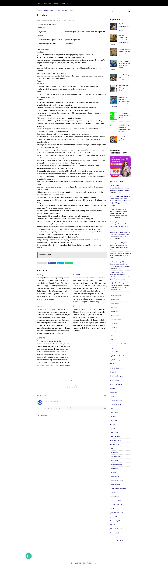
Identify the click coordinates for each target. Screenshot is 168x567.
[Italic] (48, 408)
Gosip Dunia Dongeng (116, 376)
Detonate (76, 306)
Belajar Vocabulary (115, 316)
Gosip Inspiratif (114, 380)
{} (70, 408)
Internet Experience (116, 400)
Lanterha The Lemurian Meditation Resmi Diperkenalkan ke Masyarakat (119, 101)
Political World (114, 460)
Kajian (111, 408)
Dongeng (47, 3)
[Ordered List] (57, 408)
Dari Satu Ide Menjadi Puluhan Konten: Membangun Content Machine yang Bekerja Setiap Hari (120, 264)
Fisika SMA (113, 364)
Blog (56, 3)
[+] (73, 408)
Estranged (41, 275)
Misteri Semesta (115, 436)
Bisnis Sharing (114, 328)
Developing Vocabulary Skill (118, 344)
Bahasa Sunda (114, 311)
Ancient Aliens (114, 303)
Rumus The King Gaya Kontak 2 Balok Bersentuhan (124, 127)
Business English (115, 332)
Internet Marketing (115, 404)
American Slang (114, 299)
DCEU (111, 340)
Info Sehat (113, 396)
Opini (111, 448)
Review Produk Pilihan (116, 480)
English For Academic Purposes (119, 356)
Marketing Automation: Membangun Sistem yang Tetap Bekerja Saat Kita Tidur (119, 224)
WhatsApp (69, 263)
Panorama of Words (61, 10)
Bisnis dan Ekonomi (115, 319)
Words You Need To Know (118, 541)
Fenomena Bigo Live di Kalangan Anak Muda (125, 88)
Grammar (112, 388)
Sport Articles (114, 517)
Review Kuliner (114, 476)
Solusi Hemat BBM (115, 501)
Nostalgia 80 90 (114, 444)
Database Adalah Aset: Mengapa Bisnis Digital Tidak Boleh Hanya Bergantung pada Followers (120, 235)
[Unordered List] (59, 408)
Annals (39, 306)
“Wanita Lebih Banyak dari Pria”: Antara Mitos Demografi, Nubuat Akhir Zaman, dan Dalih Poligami (119, 188)
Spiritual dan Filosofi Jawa (117, 513)
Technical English (115, 521)
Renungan (113, 472)
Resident (76, 275)
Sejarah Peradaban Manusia (118, 488)
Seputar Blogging (115, 496)
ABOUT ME (64, 3)
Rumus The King (115, 484)
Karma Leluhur (114, 420)
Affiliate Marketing (115, 295)
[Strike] (54, 408)
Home (39, 3)
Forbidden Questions (116, 368)
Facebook (52, 263)
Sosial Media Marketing (117, 505)
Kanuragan (113, 416)
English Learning (48, 10)
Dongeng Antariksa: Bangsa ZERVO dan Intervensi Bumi (125, 52)
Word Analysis (114, 537)
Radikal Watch (114, 468)
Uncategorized (114, 533)
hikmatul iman (114, 392)
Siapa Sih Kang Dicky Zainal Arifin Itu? (124, 26)
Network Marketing (116, 440)
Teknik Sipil (113, 525)
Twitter (61, 263)
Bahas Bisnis (113, 307)
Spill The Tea (114, 509)
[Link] (67, 408)
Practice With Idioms (116, 464)
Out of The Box (114, 452)
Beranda (39, 10)
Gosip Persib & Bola (116, 384)
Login (104, 395)
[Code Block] (65, 408)
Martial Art (113, 428)
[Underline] (51, 408)
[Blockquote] (62, 408)
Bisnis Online (114, 323)
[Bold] (46, 408)
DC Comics (113, 336)
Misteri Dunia (114, 432)
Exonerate (41, 338)
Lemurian (112, 424)
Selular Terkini (114, 493)
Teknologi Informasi (116, 529)
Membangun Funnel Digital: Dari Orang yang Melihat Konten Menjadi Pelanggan (119, 245)
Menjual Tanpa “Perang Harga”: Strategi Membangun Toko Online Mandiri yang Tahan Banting (120, 285)
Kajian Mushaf (114, 412)
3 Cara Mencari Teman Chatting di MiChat (124, 115)
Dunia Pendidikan (115, 352)
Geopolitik (113, 372)
